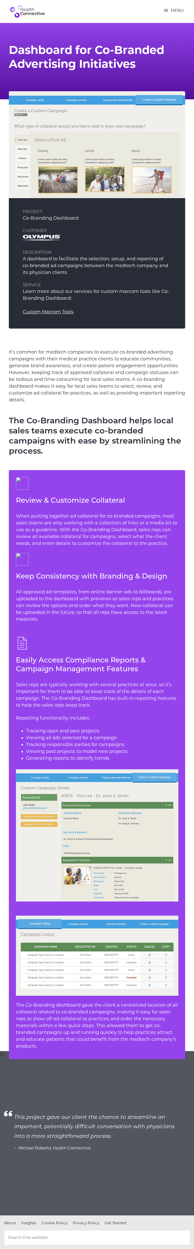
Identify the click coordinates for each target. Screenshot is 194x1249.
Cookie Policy (54, 1222)
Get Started (115, 1222)
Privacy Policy (86, 1222)
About (10, 1222)
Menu (177, 10)
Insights (28, 1222)
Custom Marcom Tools (48, 312)
